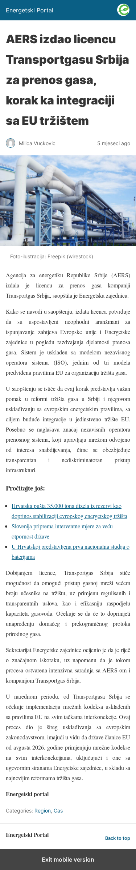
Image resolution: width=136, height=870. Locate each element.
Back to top (117, 838)
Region (42, 810)
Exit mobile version (68, 859)
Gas (58, 810)
